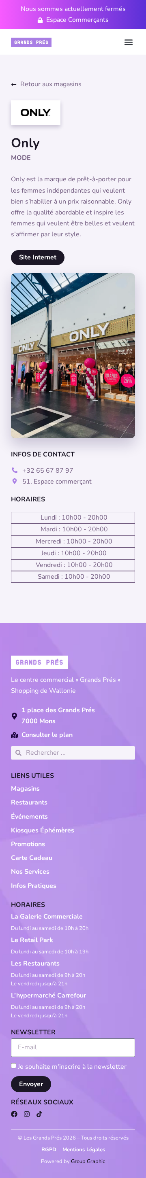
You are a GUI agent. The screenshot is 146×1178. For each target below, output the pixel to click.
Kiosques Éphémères (42, 830)
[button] (128, 42)
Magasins (25, 788)
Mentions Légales (83, 1149)
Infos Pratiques (33, 885)
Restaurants (29, 802)
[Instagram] (27, 1114)
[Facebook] (14, 1114)
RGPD (48, 1149)
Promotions (28, 844)
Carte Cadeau (31, 857)
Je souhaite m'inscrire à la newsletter (72, 1066)
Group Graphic (88, 1161)
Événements (29, 816)
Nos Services (30, 871)
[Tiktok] (39, 1114)
